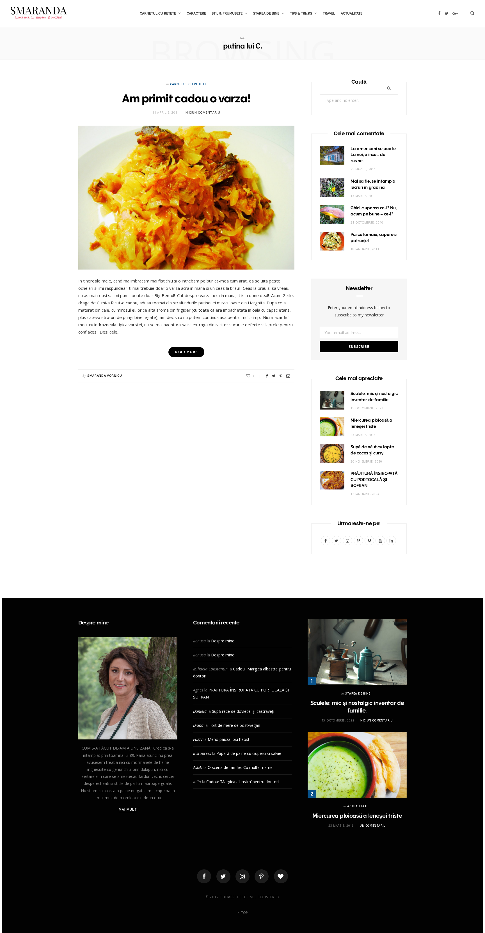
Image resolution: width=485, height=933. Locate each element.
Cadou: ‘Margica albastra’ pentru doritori (242, 781)
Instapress (202, 753)
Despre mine (222, 641)
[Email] (288, 376)
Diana (198, 725)
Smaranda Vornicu (104, 375)
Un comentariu (373, 826)
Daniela (200, 711)
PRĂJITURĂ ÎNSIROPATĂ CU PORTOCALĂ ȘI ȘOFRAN (374, 479)
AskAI (197, 767)
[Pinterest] (281, 376)
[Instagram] (242, 876)
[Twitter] (223, 876)
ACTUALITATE (351, 13)
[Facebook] (204, 876)
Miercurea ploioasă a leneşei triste (357, 815)
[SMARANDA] (39, 13)
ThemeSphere (233, 897)
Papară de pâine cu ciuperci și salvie (248, 753)
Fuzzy (197, 739)
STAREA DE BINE (266, 13)
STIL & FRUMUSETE (227, 13)
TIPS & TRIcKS (301, 13)
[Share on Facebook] (267, 376)
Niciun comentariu (203, 112)
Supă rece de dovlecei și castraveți (243, 711)
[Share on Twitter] (274, 376)
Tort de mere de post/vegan (234, 725)
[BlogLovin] (281, 876)
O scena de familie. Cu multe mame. (240, 767)
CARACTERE (196, 13)
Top (244, 912)
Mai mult (128, 809)
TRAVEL (329, 13)
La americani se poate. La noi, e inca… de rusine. (373, 155)
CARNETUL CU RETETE (158, 13)
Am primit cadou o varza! (186, 98)
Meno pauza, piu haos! (228, 739)
